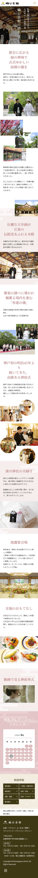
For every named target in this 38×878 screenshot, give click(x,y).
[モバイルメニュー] (34, 3)
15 (27, 753)
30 (31, 759)
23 (31, 756)
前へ (2, 749)
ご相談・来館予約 (26, 786)
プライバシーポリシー (23, 831)
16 (31, 753)
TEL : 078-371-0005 (10, 853)
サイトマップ (8, 831)
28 (23, 759)
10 (7, 753)
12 (15, 753)
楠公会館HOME (9, 811)
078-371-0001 (12, 846)
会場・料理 (24, 791)
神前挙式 (8, 791)
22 (27, 756)
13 (19, 753)
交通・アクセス (26, 796)
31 (7, 763)
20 (19, 756)
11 (11, 753)
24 (7, 759)
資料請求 (8, 786)
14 (23, 753)
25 (11, 759)
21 (23, 756)
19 (15, 756)
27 (19, 759)
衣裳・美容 (8, 796)
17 (7, 756)
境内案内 (8, 802)
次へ (36, 749)
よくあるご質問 (22, 828)
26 (15, 759)
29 (27, 759)
